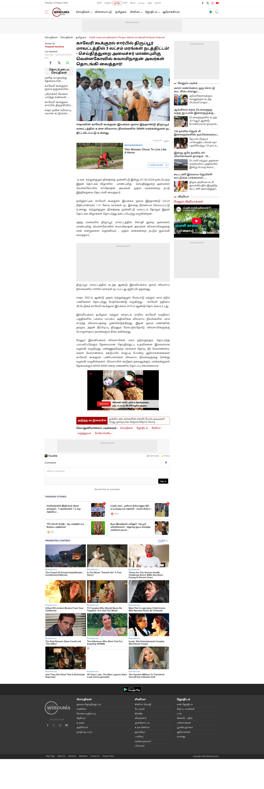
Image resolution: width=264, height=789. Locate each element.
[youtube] (217, 3)
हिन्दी (99, 3)
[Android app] (132, 689)
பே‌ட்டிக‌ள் (140, 709)
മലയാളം (141, 3)
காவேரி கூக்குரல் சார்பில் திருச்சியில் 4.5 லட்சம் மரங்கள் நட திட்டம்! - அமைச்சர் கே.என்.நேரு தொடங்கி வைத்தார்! (59, 104)
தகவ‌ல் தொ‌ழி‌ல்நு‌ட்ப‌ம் (89, 704)
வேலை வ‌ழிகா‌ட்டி (86, 714)
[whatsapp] (67, 62)
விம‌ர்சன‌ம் (140, 718)
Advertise (72, 756)
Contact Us (95, 756)
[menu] (47, 12)
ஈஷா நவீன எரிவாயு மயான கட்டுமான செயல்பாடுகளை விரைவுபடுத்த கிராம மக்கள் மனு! (58, 112)
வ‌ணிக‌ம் (81, 709)
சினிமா (135, 12)
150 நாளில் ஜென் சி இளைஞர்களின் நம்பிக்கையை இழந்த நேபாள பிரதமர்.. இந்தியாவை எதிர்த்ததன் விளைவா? (195, 133)
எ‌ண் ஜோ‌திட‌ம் (185, 704)
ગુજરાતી (157, 3)
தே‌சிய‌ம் (81, 718)
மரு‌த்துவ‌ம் (84, 433)
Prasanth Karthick (54, 47)
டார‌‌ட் (179, 714)
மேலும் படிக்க (188, 83)
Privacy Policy (108, 756)
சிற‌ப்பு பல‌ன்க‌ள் (186, 709)
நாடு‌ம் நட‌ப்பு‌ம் (84, 732)
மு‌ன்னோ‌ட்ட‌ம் (142, 723)
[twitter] (208, 3)
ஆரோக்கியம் (171, 12)
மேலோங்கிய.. (103, 433)
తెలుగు (132, 3)
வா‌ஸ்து (181, 737)
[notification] (216, 11)
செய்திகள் (83, 12)
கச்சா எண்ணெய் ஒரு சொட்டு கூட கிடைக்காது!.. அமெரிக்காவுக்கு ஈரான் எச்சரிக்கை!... (194, 90)
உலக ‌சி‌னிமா (142, 727)
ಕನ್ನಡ (150, 3)
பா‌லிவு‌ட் (139, 737)
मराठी (125, 3)
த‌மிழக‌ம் (120, 12)
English (108, 3)
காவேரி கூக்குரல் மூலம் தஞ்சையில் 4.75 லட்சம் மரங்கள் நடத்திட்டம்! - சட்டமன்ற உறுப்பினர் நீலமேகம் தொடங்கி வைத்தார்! (58, 87)
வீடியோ (183, 196)
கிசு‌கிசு (139, 714)
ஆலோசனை (184, 732)
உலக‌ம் (80, 723)
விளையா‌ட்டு (103, 12)
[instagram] (212, 3)
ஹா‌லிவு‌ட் (140, 732)
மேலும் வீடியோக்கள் (188, 201)
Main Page (50, 756)
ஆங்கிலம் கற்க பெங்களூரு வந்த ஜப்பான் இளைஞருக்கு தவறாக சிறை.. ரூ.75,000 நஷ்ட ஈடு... (194, 111)
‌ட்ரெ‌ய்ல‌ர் (140, 746)
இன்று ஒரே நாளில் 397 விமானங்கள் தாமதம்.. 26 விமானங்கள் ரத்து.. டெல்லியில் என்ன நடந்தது (195, 155)
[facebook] (203, 3)
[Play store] (211, 11)
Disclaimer (83, 756)
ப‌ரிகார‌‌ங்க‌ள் (184, 723)
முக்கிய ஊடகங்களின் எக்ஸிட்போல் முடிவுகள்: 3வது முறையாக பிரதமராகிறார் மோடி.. (137, 421)
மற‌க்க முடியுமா (143, 741)
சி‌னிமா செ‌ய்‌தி (143, 704)
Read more (103, 404)
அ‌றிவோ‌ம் (82, 727)
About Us (61, 756)
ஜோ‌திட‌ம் (151, 12)
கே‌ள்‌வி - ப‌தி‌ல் (185, 718)
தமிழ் (117, 3)
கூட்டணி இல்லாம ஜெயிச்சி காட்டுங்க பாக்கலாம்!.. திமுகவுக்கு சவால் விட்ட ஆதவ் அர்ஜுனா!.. (195, 176)
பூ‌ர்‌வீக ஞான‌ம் (185, 727)
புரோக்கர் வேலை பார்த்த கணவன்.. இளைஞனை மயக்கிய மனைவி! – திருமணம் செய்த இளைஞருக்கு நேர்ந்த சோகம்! (59, 96)
